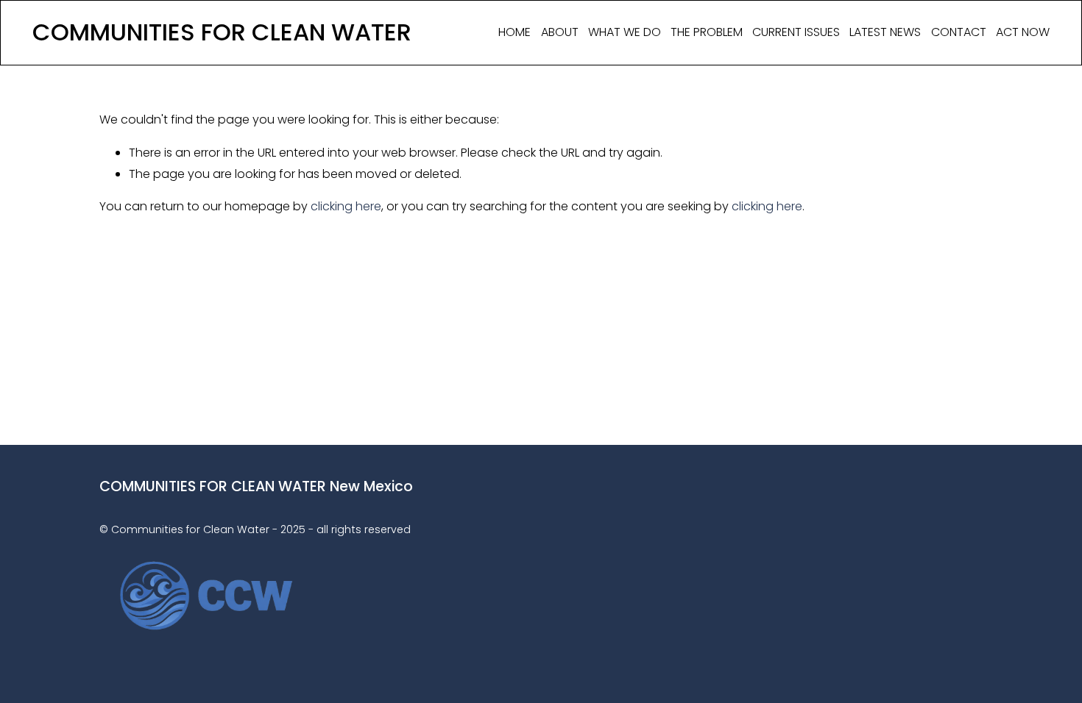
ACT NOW (1023, 32)
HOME (514, 32)
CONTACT (958, 32)
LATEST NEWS (885, 32)
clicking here (346, 206)
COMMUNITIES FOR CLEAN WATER (221, 32)
